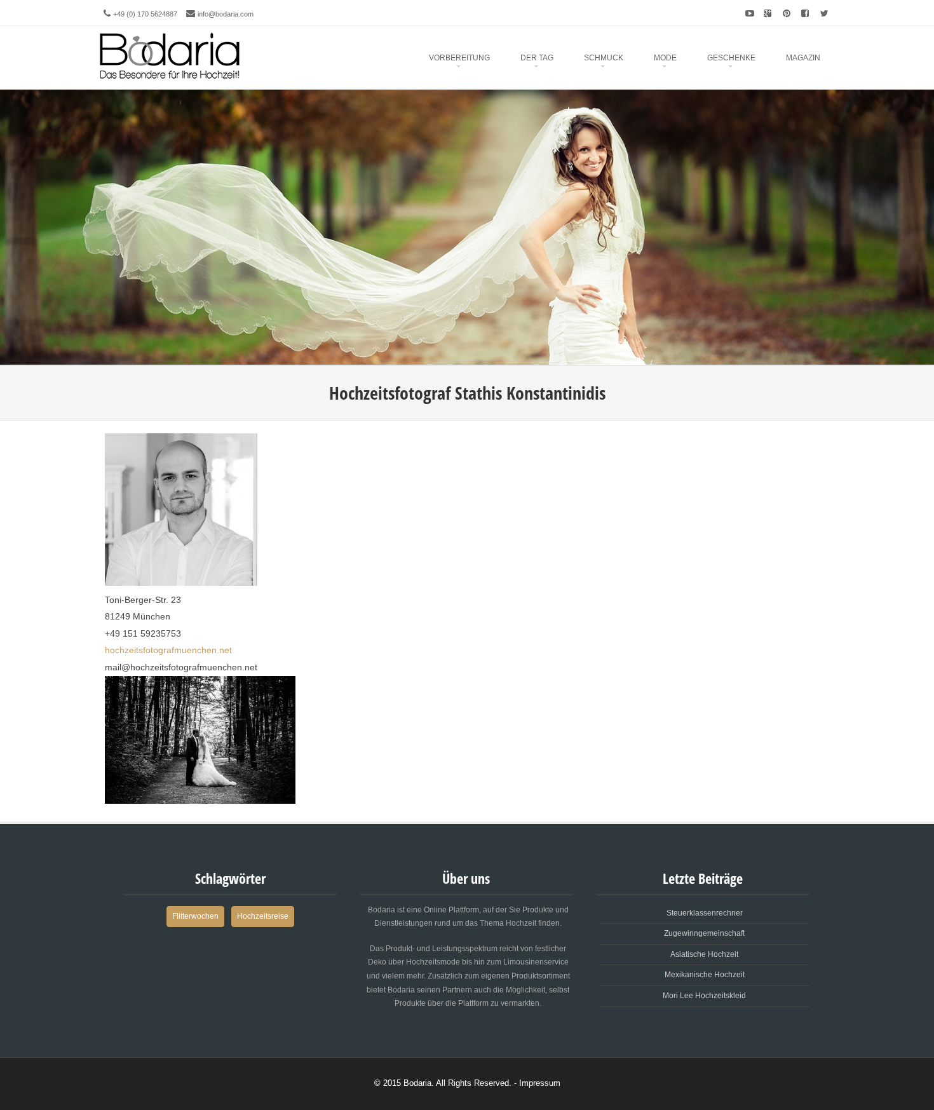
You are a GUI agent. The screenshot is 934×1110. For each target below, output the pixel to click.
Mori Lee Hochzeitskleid (704, 995)
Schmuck (603, 57)
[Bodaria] (169, 53)
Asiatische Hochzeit (704, 954)
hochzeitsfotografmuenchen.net (168, 650)
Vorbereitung (459, 57)
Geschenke (731, 57)
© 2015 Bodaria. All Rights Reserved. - (446, 1083)
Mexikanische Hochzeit (705, 974)
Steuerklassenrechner (705, 913)
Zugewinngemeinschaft (704, 933)
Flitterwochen (195, 916)
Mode (665, 57)
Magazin (803, 57)
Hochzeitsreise (262, 916)
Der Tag (536, 57)
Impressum (539, 1083)
